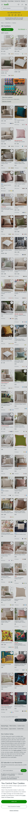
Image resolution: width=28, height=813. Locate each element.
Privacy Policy (10, 797)
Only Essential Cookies (14, 806)
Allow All (14, 801)
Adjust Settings (14, 810)
